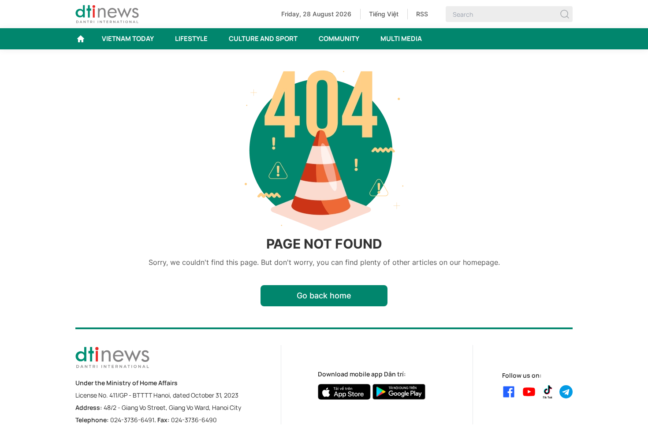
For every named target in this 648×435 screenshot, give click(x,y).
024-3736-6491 (132, 420)
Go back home (324, 295)
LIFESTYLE (191, 38)
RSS (422, 14)
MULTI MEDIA (401, 38)
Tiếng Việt (383, 14)
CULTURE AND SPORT (263, 38)
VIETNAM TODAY (128, 38)
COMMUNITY (339, 38)
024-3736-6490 (194, 420)
